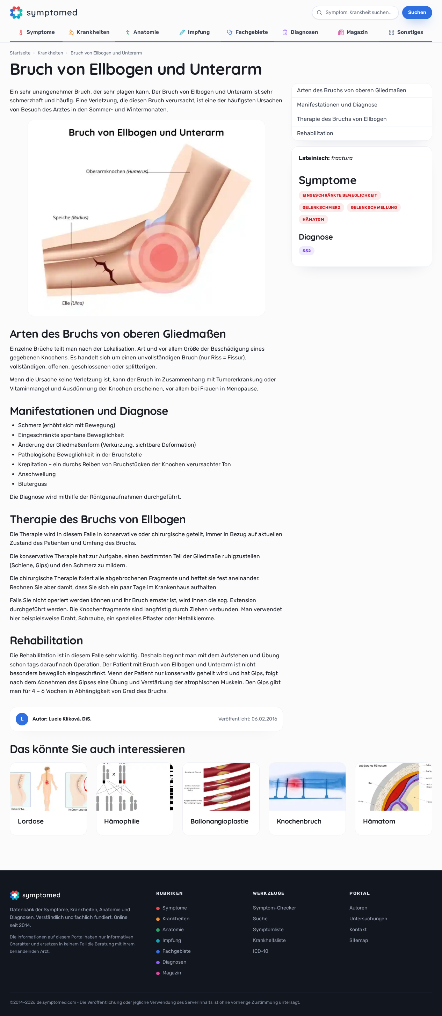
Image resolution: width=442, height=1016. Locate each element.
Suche (260, 919)
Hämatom (379, 821)
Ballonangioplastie (219, 821)
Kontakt (358, 930)
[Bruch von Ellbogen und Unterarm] (146, 218)
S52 (307, 250)
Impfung (199, 32)
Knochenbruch (299, 821)
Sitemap (358, 940)
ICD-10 (260, 951)
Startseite (20, 53)
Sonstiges (410, 32)
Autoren (358, 908)
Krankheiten (93, 32)
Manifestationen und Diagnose (337, 104)
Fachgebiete (252, 32)
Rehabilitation (315, 133)
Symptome (41, 32)
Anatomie (146, 32)
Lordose (31, 821)
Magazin (357, 32)
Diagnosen (304, 32)
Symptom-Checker (274, 908)
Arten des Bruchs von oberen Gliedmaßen (351, 90)
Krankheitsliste (269, 940)
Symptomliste (268, 930)
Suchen (417, 12)
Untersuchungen (368, 919)
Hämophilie (121, 821)
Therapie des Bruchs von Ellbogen (342, 119)
